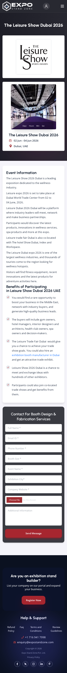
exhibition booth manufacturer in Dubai (36, 355)
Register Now (33, 600)
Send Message (34, 533)
